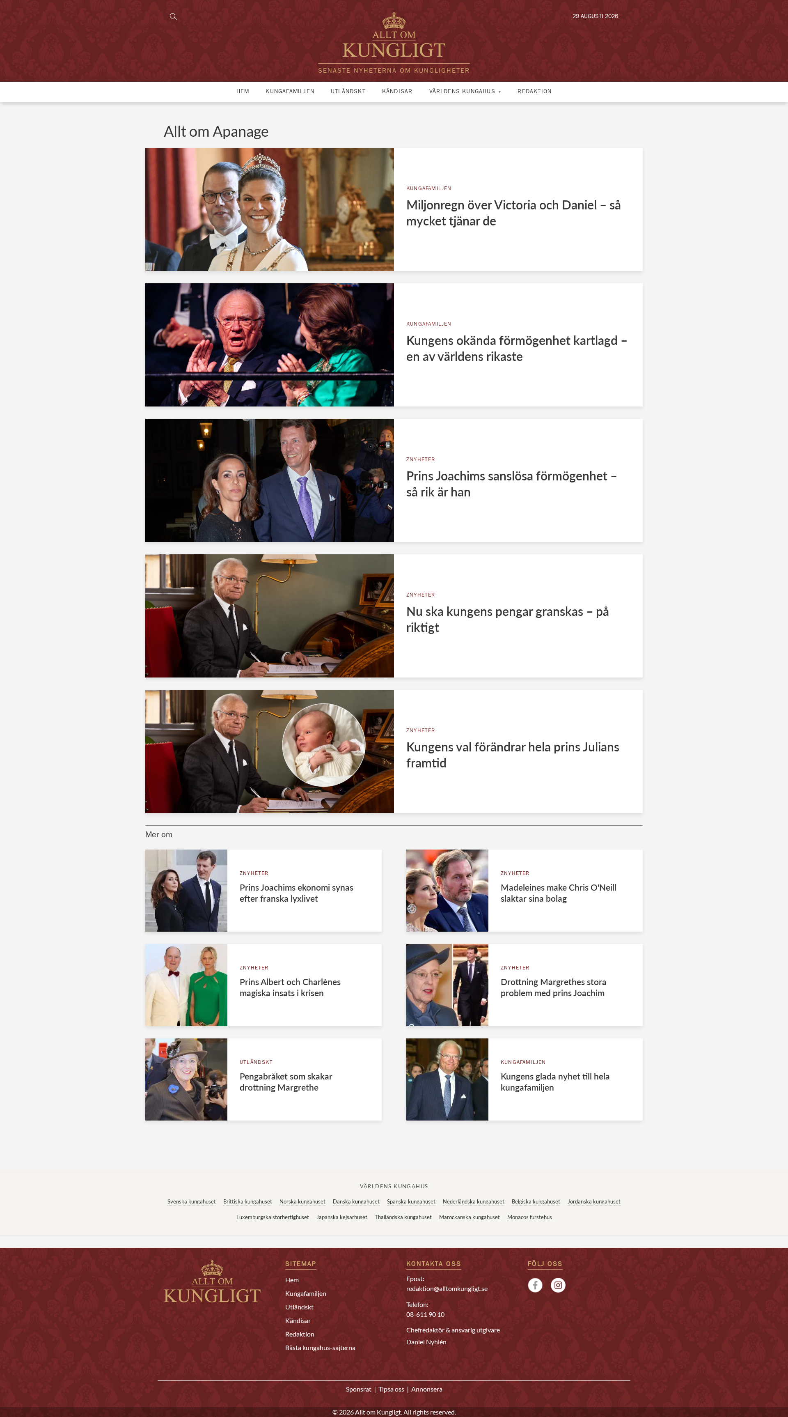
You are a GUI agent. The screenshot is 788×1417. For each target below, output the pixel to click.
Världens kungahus (462, 92)
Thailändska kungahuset (403, 1217)
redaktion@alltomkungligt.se (447, 1288)
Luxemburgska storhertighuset (272, 1217)
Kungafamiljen (290, 92)
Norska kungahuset (302, 1201)
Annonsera (426, 1389)
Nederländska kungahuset (473, 1201)
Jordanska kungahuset (594, 1201)
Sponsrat (358, 1389)
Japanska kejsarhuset (341, 1217)
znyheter (420, 460)
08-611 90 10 (425, 1314)
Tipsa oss (391, 1389)
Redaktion (535, 92)
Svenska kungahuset (191, 1201)
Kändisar (397, 92)
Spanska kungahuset (411, 1201)
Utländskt (348, 92)
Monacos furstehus (529, 1217)
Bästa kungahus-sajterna (320, 1347)
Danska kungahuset (356, 1201)
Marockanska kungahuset (469, 1217)
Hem (243, 92)
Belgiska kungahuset (536, 1201)
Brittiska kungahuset (247, 1201)
